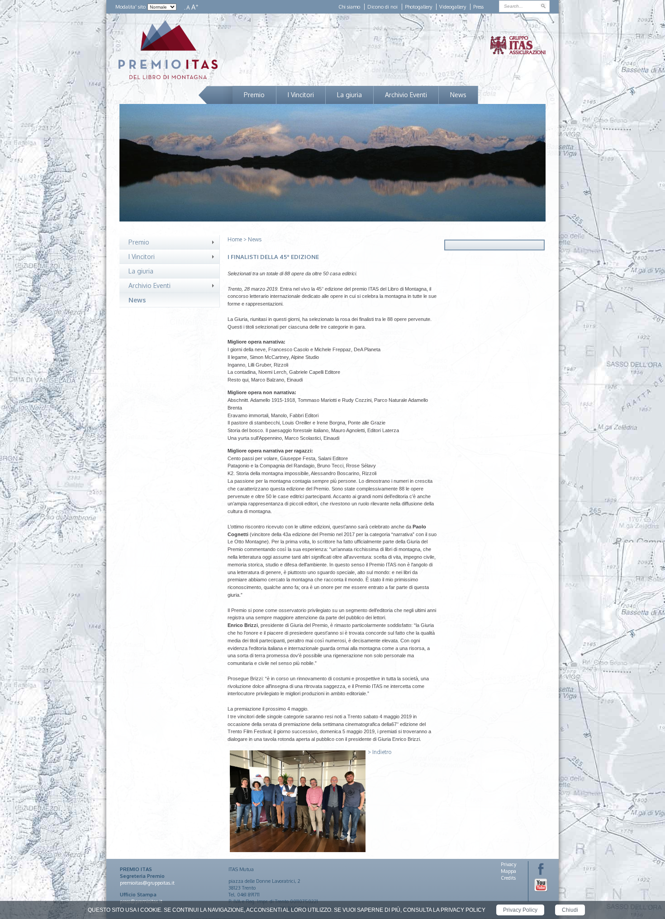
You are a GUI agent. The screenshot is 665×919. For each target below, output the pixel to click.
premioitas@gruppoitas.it (147, 883)
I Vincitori (301, 95)
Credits (508, 878)
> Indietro (379, 752)
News (458, 95)
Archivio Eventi (406, 95)
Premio (254, 95)
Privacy (508, 864)
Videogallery (452, 7)
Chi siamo (349, 7)
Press (478, 7)
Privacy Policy (520, 910)
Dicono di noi (382, 7)
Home (235, 239)
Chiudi (570, 910)
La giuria (349, 95)
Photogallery (418, 7)
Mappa (508, 871)
